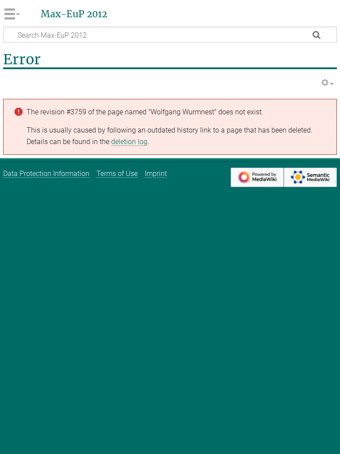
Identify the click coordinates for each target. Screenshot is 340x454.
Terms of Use (117, 173)
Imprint (156, 173)
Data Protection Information (46, 173)
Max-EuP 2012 (74, 14)
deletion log (129, 141)
